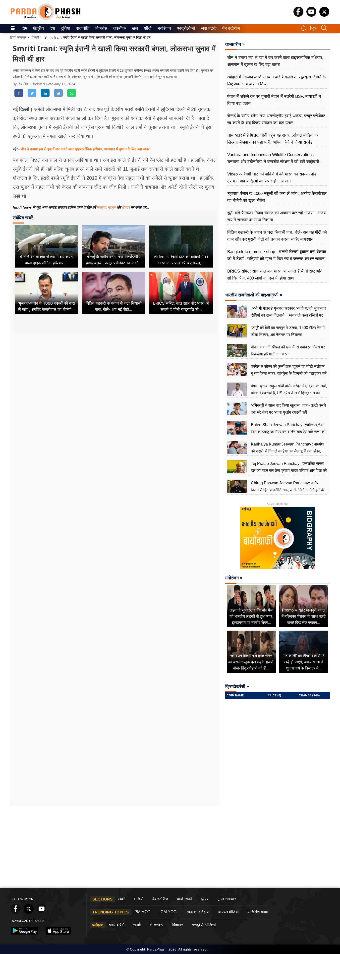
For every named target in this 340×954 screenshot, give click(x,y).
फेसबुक (101, 207)
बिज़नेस (100, 28)
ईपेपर (204, 899)
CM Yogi (169, 912)
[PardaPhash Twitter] (324, 15)
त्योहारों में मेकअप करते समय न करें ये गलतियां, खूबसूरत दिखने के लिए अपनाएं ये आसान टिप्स (276, 80)
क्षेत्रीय (38, 28)
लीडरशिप (156, 925)
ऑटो (147, 28)
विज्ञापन (177, 925)
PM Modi (143, 912)
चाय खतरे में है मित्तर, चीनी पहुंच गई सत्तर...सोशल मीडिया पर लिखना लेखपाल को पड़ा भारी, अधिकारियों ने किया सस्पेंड (272, 139)
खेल (134, 28)
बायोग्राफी (184, 899)
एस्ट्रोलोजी (185, 28)
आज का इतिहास (197, 912)
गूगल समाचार (226, 899)
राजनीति (82, 28)
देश (52, 28)
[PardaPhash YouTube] (311, 15)
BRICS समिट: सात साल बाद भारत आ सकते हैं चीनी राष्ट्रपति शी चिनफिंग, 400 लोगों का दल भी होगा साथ (275, 275)
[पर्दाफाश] (45, 19)
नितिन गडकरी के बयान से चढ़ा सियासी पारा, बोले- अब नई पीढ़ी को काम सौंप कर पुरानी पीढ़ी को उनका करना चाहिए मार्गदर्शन (277, 236)
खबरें (121, 899)
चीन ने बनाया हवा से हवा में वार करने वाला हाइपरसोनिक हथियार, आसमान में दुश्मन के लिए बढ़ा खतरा (85, 148)
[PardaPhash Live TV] (313, 29)
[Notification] (303, 30)
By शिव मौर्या (21, 84)
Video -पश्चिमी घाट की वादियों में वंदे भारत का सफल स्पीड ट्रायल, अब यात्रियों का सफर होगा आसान (271, 177)
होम (24, 28)
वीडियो (138, 899)
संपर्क (137, 925)
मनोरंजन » (233, 577)
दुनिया (65, 28)
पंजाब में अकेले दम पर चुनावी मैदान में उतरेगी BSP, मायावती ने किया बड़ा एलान (274, 100)
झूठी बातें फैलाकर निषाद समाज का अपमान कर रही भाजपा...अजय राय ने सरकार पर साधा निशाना (276, 216)
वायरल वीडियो (228, 912)
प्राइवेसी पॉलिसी (204, 925)
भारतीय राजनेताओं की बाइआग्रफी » (253, 294)
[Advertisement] (115, 380)
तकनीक (118, 28)
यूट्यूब (112, 207)
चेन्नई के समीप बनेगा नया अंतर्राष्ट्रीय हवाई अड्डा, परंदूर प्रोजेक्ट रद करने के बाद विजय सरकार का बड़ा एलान (276, 119)
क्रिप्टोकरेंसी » (237, 686)
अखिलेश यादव (258, 912)
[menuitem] (24, 28)
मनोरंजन (164, 28)
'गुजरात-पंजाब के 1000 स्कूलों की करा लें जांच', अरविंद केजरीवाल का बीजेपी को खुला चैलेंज (277, 197)
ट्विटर (126, 207)
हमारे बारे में (116, 925)
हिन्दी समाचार (18, 37)
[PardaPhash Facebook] (298, 15)
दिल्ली (35, 37)
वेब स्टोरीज (230, 28)
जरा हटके (208, 28)
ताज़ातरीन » (235, 44)
